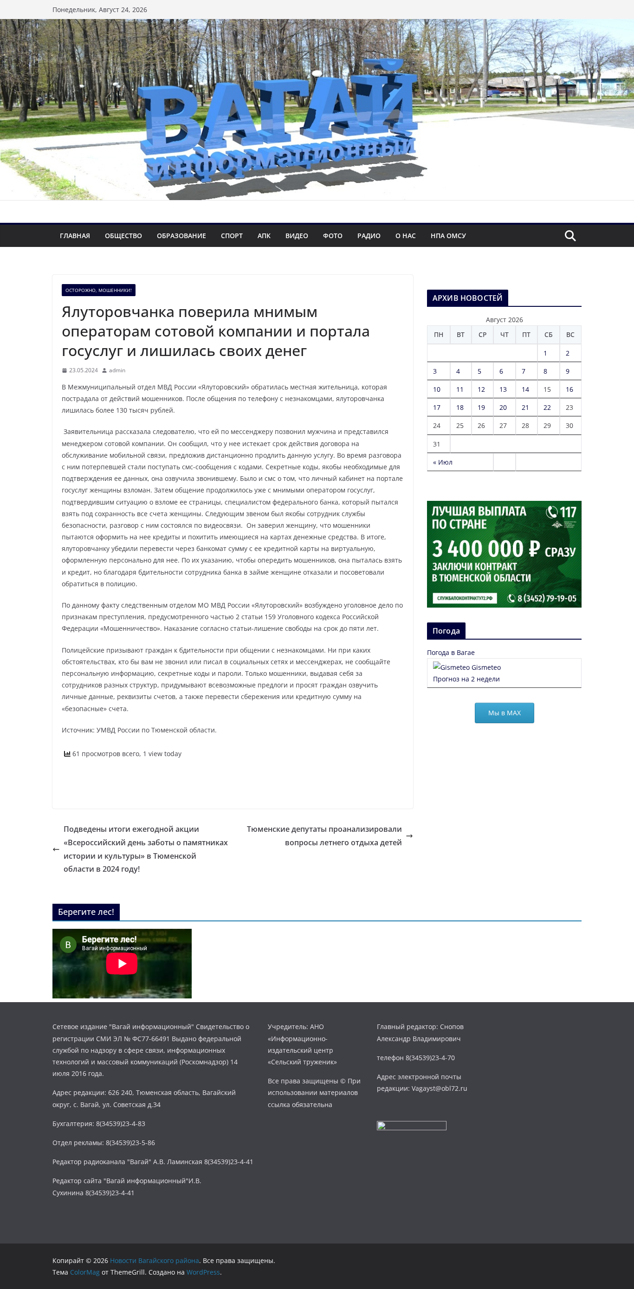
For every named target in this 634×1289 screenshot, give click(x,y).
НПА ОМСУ (448, 235)
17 (436, 407)
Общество (123, 235)
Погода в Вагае (451, 652)
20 (503, 407)
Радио (369, 235)
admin (117, 370)
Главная (75, 235)
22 (547, 407)
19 (481, 407)
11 (460, 389)
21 (525, 407)
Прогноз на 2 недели (466, 678)
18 (460, 407)
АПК (264, 235)
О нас (405, 235)
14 (525, 389)
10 (436, 389)
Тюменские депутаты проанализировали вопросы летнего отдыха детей (324, 836)
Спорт (232, 235)
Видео (296, 235)
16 (569, 389)
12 (481, 389)
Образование (181, 235)
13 (503, 389)
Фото (333, 235)
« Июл (443, 462)
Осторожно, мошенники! (98, 290)
